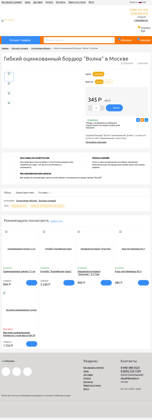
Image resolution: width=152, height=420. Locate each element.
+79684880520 (141, 20)
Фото (91, 2)
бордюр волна (19, 206)
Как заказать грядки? (11, 2)
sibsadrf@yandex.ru (130, 378)
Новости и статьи (77, 2)
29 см (108, 82)
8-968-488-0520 (139, 13)
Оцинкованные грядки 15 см (19, 271)
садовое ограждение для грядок (47, 206)
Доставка (38, 2)
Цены (27, 2)
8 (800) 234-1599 (131, 371)
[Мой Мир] (146, 120)
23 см (99, 82)
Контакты (60, 2)
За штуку (98, 74)
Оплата (49, 2)
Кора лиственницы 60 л (128, 271)
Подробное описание (96, 142)
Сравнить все (56, 221)
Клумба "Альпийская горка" (56, 271)
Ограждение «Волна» (26, 201)
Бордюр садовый (47, 201)
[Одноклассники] (142, 120)
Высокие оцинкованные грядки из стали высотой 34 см (19, 335)
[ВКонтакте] (138, 120)
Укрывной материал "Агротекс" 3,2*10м (89, 273)
